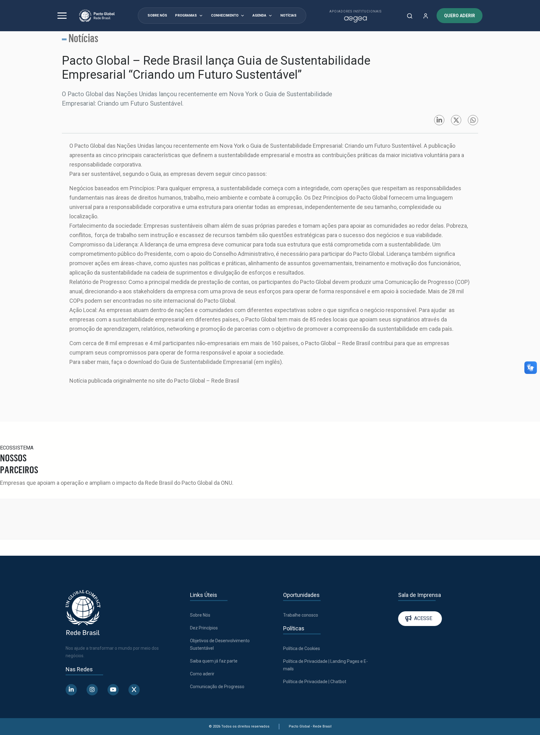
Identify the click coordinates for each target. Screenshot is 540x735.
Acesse (423, 570)
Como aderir (202, 625)
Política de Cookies (301, 600)
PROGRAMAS (186, 15)
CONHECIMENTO (224, 15)
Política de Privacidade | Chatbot (314, 633)
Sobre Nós (200, 566)
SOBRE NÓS (157, 15)
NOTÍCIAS (288, 15)
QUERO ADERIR (459, 15)
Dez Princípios (204, 579)
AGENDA (259, 15)
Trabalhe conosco (300, 566)
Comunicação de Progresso (217, 638)
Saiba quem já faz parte (214, 612)
